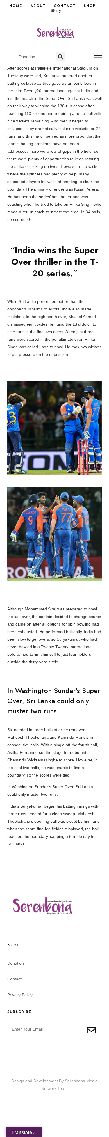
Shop (90, 5)
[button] (60, 56)
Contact (65, 5)
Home (15, 5)
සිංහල (56, 10)
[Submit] (92, 1030)
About (38, 5)
